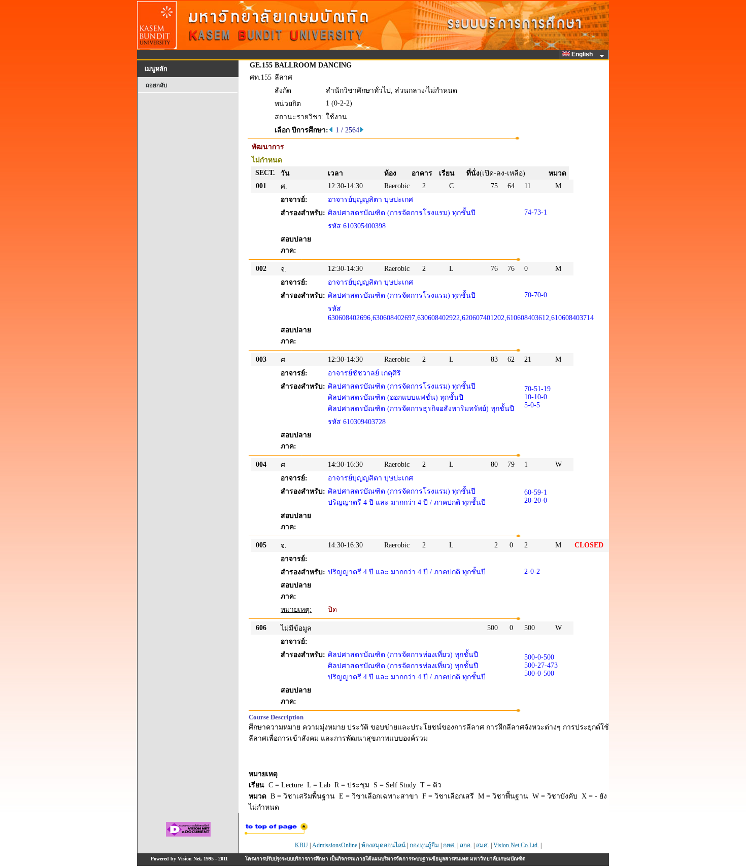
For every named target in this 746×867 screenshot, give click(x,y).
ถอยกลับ (156, 85)
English (583, 54)
